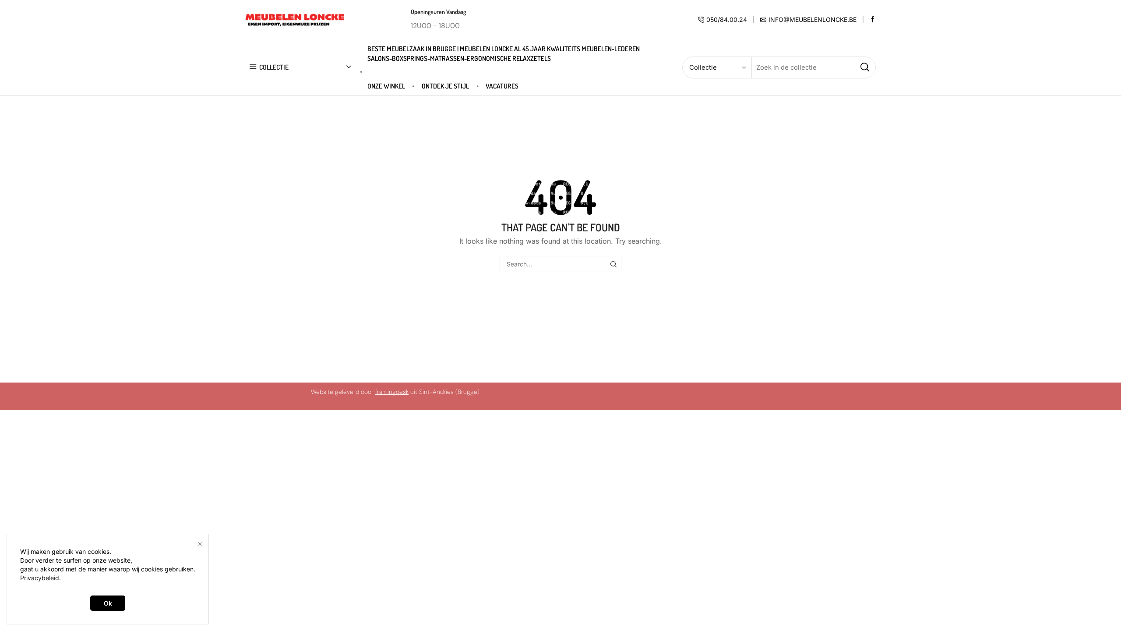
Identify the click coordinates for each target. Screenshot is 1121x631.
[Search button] (864, 67)
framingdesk (392, 392)
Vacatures (502, 86)
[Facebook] (873, 19)
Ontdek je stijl (445, 86)
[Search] (613, 264)
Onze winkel (386, 86)
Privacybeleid (39, 577)
